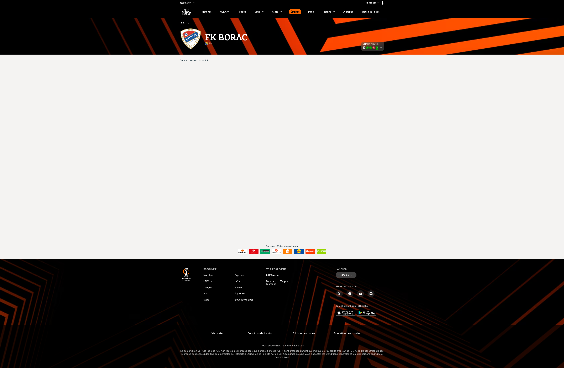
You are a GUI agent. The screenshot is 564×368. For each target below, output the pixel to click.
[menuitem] (207, 12)
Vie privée (217, 333)
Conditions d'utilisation (260, 333)
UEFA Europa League (186, 12)
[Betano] (310, 251)
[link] (207, 12)
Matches (208, 275)
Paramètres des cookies (347, 333)
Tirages (207, 287)
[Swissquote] (276, 251)
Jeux (206, 293)
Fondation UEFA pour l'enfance (277, 282)
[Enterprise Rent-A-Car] (265, 251)
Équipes (239, 275)
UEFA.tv (207, 281)
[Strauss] (253, 251)
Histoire (239, 287)
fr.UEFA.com (272, 275)
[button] (259, 12)
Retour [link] (186, 23)
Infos (237, 281)
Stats (206, 299)
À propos (240, 293)
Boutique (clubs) (244, 299)
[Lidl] (299, 251)
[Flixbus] (321, 251)
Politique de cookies (304, 333)
